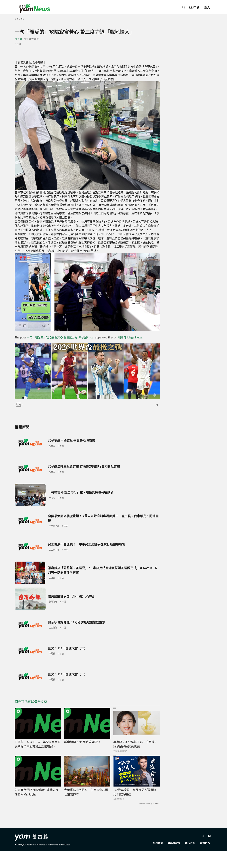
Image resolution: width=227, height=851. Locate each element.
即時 (22, 19)
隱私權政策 (174, 843)
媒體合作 (205, 843)
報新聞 (18, 39)
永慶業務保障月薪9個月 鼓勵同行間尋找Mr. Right (36, 792)
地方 (18, 404)
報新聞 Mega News (130, 337)
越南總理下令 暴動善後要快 (82, 742)
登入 (207, 7)
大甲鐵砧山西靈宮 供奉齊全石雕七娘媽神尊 (86, 792)
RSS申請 (194, 7)
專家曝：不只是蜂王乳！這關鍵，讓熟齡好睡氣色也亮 (135, 744)
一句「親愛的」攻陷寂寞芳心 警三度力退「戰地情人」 (60, 337)
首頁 (16, 19)
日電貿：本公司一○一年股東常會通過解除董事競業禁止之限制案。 (37, 744)
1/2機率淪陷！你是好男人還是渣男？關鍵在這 (134, 792)
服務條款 (158, 843)
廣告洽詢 (190, 843)
